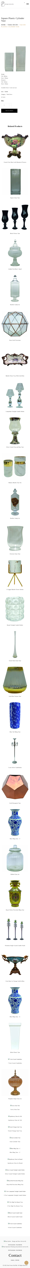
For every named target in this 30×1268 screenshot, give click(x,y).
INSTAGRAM (11, 1244)
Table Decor (9, 94)
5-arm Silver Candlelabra (15, 767)
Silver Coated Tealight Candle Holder (15, 1173)
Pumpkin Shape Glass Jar (15, 1098)
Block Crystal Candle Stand (15, 1216)
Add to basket (9, 110)
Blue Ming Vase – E (15, 1016)
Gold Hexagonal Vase (15, 803)
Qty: (2, 101)
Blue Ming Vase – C (15, 1152)
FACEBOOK (19, 1244)
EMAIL (13, 1260)
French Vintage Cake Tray (15, 1131)
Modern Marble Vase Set (15, 482)
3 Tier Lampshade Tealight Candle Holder (15, 1195)
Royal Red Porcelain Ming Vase (15, 1184)
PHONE (17, 1260)
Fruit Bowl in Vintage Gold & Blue (15, 981)
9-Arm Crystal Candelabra (15, 1227)
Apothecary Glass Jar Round (15, 1163)
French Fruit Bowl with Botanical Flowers (15, 162)
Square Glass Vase (15, 197)
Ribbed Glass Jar (15, 874)
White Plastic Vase (15, 1052)
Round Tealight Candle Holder (15, 625)
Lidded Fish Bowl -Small (15, 269)
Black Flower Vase (15, 233)
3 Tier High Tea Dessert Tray (15, 1206)
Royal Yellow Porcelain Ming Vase (15, 910)
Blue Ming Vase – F (15, 838)
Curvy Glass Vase (15, 1109)
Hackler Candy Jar (15, 304)
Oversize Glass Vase (15, 554)
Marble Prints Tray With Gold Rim (15, 376)
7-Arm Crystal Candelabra (15, 1063)
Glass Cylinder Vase (15, 1141)
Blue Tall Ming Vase (15, 732)
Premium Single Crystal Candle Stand (15, 945)
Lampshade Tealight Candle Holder (15, 411)
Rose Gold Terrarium (15, 340)
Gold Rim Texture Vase (15, 696)
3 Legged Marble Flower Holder (15, 589)
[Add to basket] (12, 150)
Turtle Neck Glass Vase (15, 660)
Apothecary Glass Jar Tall (15, 1120)
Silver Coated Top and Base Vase (15, 447)
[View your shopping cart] (23, 4)
